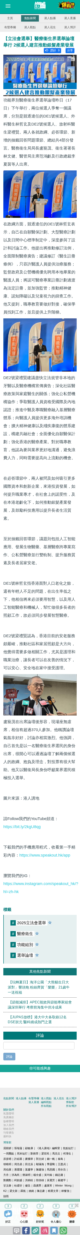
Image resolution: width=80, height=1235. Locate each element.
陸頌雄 (40, 1180)
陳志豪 (41, 1191)
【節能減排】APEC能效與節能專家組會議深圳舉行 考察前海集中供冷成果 (40, 1004)
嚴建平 (62, 1180)
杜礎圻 (18, 1185)
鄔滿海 (40, 1164)
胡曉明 (7, 1164)
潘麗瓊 (18, 1169)
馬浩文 (56, 1153)
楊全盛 (37, 1174)
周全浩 (62, 1169)
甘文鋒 (7, 1185)
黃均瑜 (48, 1174)
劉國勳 (7, 1180)
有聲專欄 (10, 27)
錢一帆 (51, 1158)
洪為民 (16, 1174)
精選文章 (53, 1191)
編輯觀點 (46, 1102)
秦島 (60, 1158)
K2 (5, 1191)
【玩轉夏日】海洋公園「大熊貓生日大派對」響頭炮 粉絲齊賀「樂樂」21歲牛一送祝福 (39, 987)
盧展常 (48, 1185)
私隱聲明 (8, 1113)
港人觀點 (30, 27)
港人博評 (70, 27)
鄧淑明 (26, 1174)
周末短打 (22, 1153)
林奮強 (65, 1191)
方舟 (6, 1174)
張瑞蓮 (18, 1148)
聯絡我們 (8, 1128)
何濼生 (67, 1153)
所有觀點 (46, 1106)
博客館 (70, 1102)
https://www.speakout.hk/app (44, 855)
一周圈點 (8, 1153)
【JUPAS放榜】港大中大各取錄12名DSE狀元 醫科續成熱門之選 (37, 1019)
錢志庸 (59, 1174)
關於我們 (8, 1109)
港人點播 (50, 18)
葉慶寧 (29, 1169)
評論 (9, 1056)
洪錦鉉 (29, 1180)
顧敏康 (29, 1148)
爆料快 (7, 1136)
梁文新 (14, 1191)
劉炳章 (34, 1153)
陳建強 (40, 1169)
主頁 (10, 18)
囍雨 (6, 1196)
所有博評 (71, 1106)
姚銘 (31, 1191)
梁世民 (45, 1153)
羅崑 (23, 1191)
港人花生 (50, 27)
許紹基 (18, 1158)
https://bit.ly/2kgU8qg (22, 827)
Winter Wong (63, 1185)
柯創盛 (18, 1180)
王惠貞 (62, 1164)
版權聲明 (8, 1121)
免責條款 (8, 1117)
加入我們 (8, 1125)
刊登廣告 (8, 1132)
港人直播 (70, 18)
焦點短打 (68, 1148)
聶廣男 (37, 1185)
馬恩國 (51, 1169)
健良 (27, 1185)
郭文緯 (40, 1158)
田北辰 (29, 1164)
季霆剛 (51, 1164)
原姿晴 (7, 1158)
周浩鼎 (18, 1164)
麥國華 (29, 1158)
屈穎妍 (7, 1148)
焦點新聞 (30, 18)
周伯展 (7, 1169)
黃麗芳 (51, 1180)
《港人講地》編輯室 (48, 1148)
